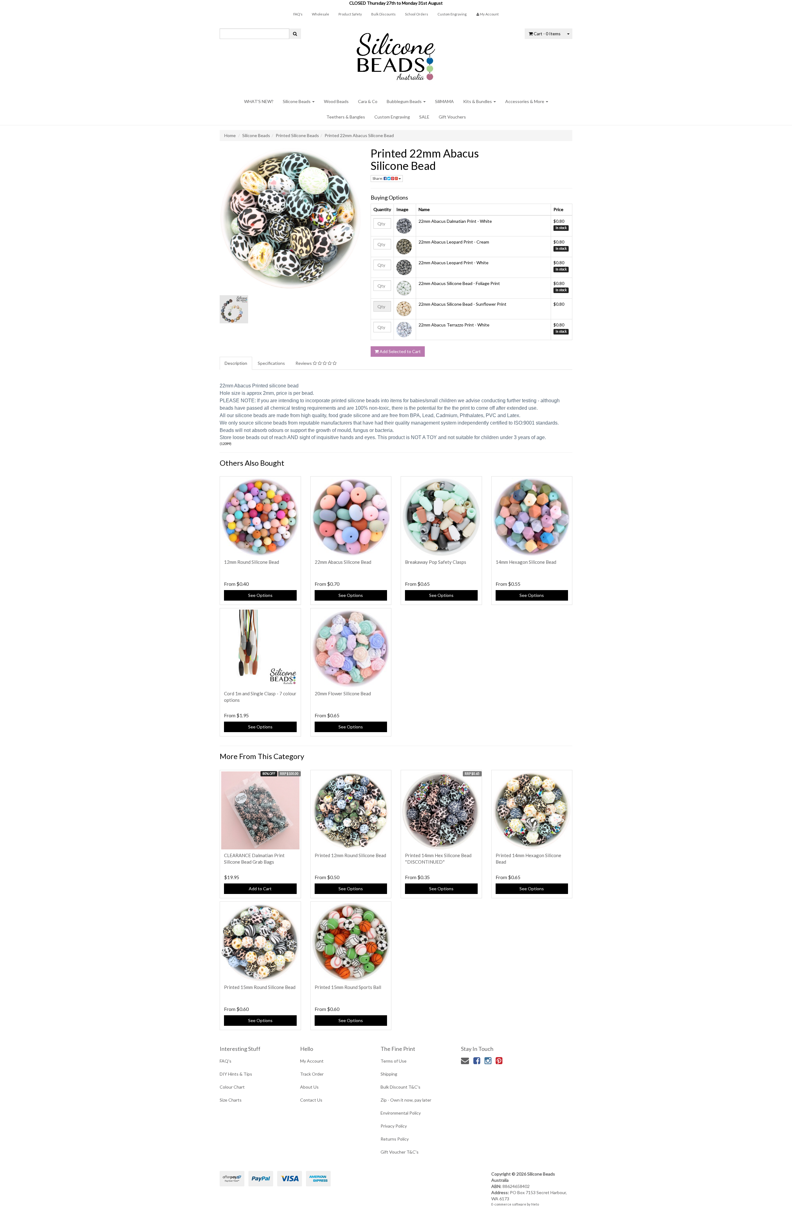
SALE (424, 116)
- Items (547, 33)
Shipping (389, 1074)
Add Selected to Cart (400, 351)
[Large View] (234, 309)
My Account (312, 1061)
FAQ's (298, 14)
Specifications (271, 363)
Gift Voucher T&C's (400, 1152)
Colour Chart (232, 1087)
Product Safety (350, 14)
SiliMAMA (444, 101)
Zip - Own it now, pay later (406, 1100)
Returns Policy (395, 1139)
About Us (309, 1087)
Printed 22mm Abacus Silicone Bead (359, 135)
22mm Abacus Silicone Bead (343, 562)
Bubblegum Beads (405, 101)
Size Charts (231, 1100)
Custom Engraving (452, 14)
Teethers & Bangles (345, 116)
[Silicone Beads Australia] (396, 54)
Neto (535, 1204)
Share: (378, 178)
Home (230, 135)
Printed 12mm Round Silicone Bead (350, 855)
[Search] (295, 33)
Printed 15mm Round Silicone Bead (259, 987)
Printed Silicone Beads (297, 135)
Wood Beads (336, 101)
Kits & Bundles (478, 101)
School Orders (416, 14)
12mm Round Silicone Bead (251, 562)
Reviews (304, 363)
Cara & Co (367, 101)
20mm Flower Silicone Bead (343, 693)
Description (236, 363)
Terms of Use (394, 1061)
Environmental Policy (401, 1113)
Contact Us (311, 1100)
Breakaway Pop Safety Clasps (435, 562)
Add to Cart (260, 888)
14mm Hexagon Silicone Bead (526, 562)
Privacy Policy (394, 1126)
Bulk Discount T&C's (400, 1087)
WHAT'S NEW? (258, 101)
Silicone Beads (297, 101)
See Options (260, 595)
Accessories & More (525, 101)
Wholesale (320, 14)
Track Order (312, 1074)
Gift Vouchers (452, 116)
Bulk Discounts (383, 14)
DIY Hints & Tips (236, 1074)
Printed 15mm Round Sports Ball (348, 987)
